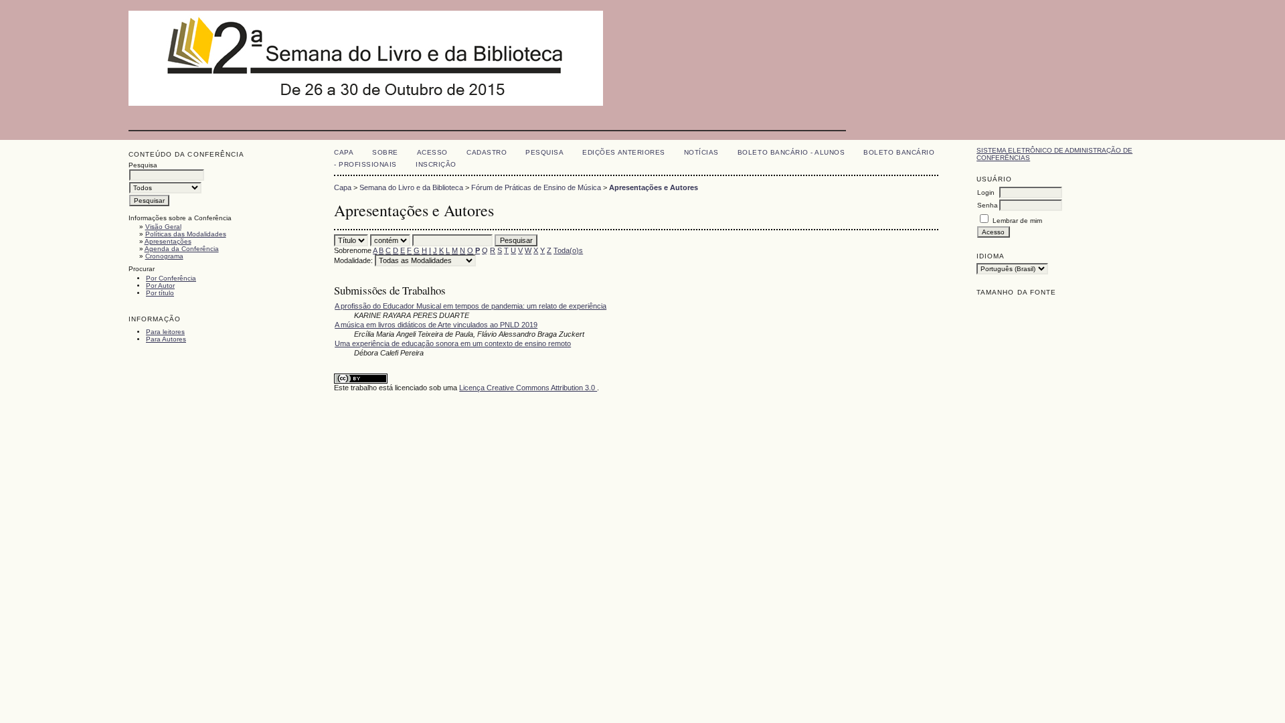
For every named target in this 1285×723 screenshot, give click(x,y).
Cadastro (486, 152)
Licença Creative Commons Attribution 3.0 (528, 388)
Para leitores (165, 331)
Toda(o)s (568, 250)
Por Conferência (171, 278)
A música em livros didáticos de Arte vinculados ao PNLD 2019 (436, 325)
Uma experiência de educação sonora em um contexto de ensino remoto (453, 343)
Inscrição (436, 164)
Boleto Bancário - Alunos (791, 152)
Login (986, 192)
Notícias (701, 152)
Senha (987, 205)
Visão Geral (163, 226)
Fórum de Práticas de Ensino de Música (536, 187)
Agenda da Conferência (182, 248)
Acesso (432, 152)
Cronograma (164, 256)
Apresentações (168, 241)
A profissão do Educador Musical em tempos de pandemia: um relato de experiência (470, 306)
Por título (160, 293)
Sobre (385, 152)
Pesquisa (544, 152)
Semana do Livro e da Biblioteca (411, 187)
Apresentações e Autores (653, 187)
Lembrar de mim (1017, 220)
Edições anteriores (623, 152)
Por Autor (160, 285)
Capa (343, 152)
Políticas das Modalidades (185, 234)
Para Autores (166, 339)
